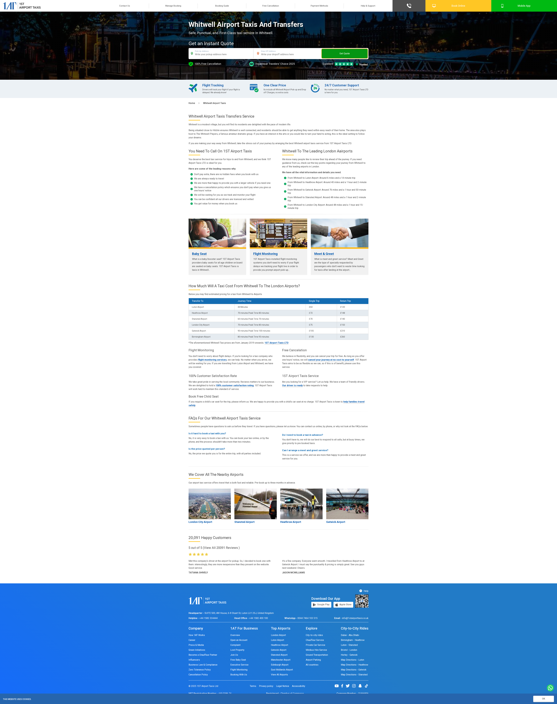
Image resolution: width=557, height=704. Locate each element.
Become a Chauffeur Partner (203, 654)
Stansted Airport (244, 521)
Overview (235, 635)
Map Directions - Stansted (354, 674)
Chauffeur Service (315, 640)
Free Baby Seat (238, 659)
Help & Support (368, 5)
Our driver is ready (292, 385)
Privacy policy (266, 686)
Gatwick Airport (335, 521)
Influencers (194, 659)
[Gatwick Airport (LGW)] (347, 504)
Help (365, 591)
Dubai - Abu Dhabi (350, 635)
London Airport (278, 635)
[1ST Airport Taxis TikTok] (366, 686)
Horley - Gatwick (349, 654)
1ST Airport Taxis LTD (277, 342)
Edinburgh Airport (279, 664)
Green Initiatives (197, 650)
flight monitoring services (212, 359)
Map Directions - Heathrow (354, 664)
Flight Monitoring (265, 254)
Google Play (323, 604)
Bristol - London (349, 650)
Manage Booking (173, 5)
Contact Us (124, 5)
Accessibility (298, 686)
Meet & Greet (324, 254)
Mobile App (524, 5)
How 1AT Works (197, 635)
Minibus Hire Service (316, 650)
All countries (312, 664)
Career (192, 640)
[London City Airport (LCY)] (210, 504)
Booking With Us (238, 674)
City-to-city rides (314, 635)
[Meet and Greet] (339, 233)
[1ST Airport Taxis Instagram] (355, 686)
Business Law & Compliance (203, 664)
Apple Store (345, 604)
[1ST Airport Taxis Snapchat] (361, 686)
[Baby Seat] (217, 233)
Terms (253, 686)
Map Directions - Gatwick (353, 669)
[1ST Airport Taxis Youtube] (338, 686)
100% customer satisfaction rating (235, 385)
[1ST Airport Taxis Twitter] (349, 686)
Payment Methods (319, 5)
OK (543, 698)
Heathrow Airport (290, 521)
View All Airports (279, 674)
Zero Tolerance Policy (200, 669)
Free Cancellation (270, 5)
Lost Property (237, 650)
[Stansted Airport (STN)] (255, 504)
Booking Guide (222, 5)
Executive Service (239, 664)
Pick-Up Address (202, 51)
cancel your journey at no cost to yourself (331, 359)
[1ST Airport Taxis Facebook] (343, 686)
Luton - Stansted (349, 645)
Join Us (234, 654)
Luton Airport (277, 640)
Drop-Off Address (268, 51)
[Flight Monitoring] (278, 233)
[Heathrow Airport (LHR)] (301, 504)
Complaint (235, 645)
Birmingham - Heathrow (353, 640)
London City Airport (200, 521)
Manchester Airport (280, 659)
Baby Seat (199, 254)
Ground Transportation (317, 654)
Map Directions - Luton (352, 659)
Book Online (458, 5)
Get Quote (345, 53)
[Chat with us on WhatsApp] (550, 688)
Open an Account (238, 640)
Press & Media (196, 645)
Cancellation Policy (198, 674)
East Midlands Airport (282, 669)
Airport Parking (313, 659)
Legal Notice (282, 686)
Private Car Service (315, 645)
